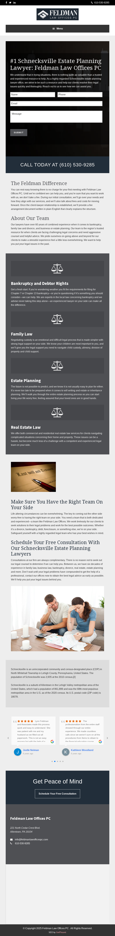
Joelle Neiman (31, 750)
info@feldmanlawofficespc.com (31, 839)
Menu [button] (60, 28)
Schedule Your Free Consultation (57, 793)
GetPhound (61, 932)
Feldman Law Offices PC (57, 14)
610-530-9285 (22, 843)
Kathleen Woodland (82, 750)
